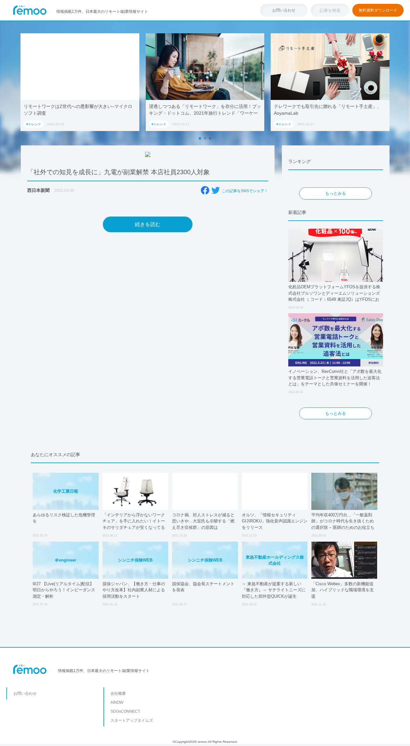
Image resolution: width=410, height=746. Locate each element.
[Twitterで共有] (215, 190)
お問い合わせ (283, 10)
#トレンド (33, 124)
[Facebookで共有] (205, 190)
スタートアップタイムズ (132, 720)
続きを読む (147, 224)
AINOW (117, 702)
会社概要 (118, 693)
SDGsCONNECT (125, 711)
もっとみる (335, 193)
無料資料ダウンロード (378, 10)
